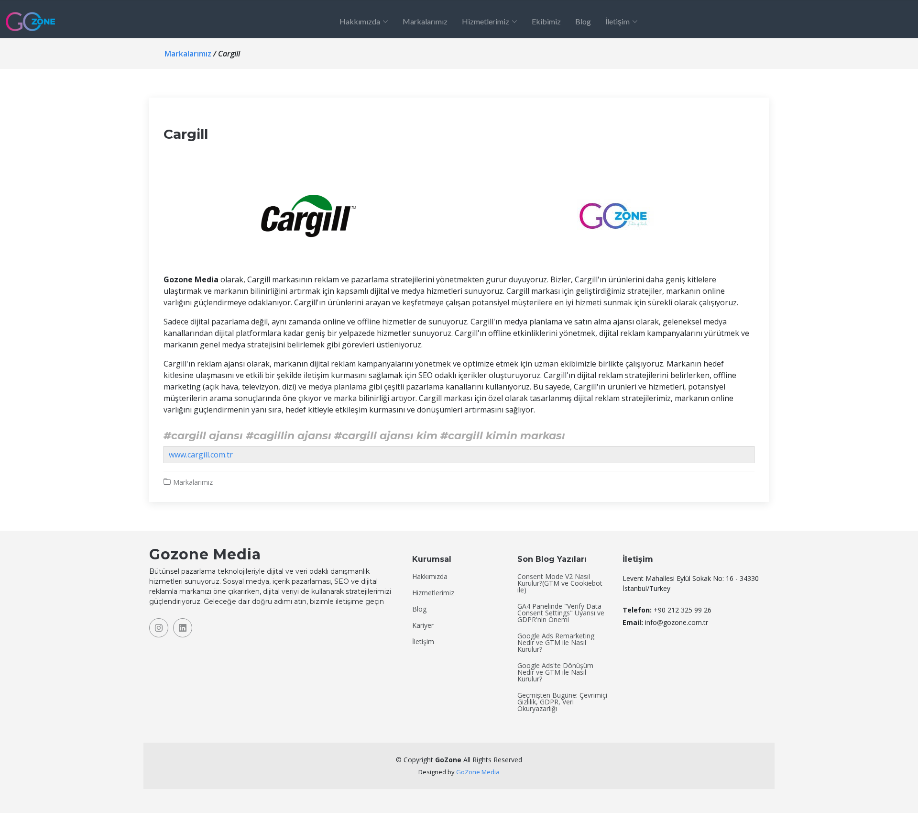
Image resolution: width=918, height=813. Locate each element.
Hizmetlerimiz (433, 593)
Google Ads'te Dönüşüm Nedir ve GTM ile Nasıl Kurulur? (555, 672)
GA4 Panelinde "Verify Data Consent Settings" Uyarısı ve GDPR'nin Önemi (560, 613)
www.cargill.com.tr (201, 454)
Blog (583, 21)
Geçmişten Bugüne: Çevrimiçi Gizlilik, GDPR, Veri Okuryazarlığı (562, 702)
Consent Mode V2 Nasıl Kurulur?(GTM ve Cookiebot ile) (559, 583)
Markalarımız (425, 21)
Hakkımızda (430, 576)
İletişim (423, 641)
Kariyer (423, 625)
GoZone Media (478, 772)
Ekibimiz (546, 21)
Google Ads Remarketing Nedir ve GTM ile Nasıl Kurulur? (555, 643)
